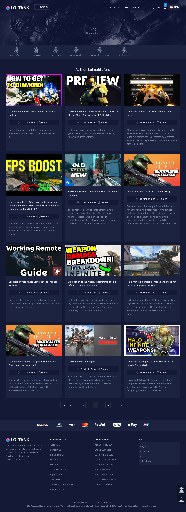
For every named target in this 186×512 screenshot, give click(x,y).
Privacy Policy (57, 489)
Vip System (56, 474)
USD (176, 7)
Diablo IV (36, 55)
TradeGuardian (58, 469)
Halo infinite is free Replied (82, 361)
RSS (142, 456)
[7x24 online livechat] (181, 490)
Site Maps (145, 461)
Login (143, 446)
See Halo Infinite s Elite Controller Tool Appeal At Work (33, 283)
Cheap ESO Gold (102, 449)
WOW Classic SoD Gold (106, 479)
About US (55, 444)
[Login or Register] (158, 7)
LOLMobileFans (29, 122)
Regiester (145, 451)
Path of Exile (16, 55)
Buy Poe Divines (102, 469)
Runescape (55, 55)
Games (45, 122)
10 (121, 405)
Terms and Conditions (61, 484)
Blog (96, 33)
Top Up (111, 7)
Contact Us (138, 7)
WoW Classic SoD (100, 55)
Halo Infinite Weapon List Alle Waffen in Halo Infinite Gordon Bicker (150, 363)
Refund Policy (57, 454)
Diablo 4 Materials (104, 484)
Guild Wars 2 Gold (103, 454)
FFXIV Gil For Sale (103, 464)
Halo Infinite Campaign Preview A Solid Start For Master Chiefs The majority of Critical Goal (93, 113)
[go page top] (181, 500)
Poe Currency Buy (103, 444)
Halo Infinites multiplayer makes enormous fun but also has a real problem (151, 283)
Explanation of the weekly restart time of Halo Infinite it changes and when (92, 283)
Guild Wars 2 (124, 55)
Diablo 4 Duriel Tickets (106, 459)
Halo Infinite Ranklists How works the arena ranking (32, 113)
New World (76, 55)
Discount (54, 464)
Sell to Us (55, 479)
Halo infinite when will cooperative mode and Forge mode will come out (32, 363)
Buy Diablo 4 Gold (103, 474)
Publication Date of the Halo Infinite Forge (149, 191)
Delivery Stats (57, 459)
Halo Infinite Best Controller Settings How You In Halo (151, 113)
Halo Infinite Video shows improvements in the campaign (92, 193)
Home (89, 33)
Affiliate (123, 7)
